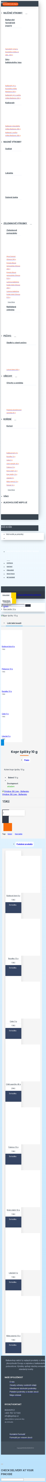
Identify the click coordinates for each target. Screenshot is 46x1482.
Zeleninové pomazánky (12, 231)
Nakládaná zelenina (11, 308)
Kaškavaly (9, 103)
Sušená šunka (11, 197)
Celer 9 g (5, 714)
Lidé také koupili (14, 623)
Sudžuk (8, 149)
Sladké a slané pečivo (16, 342)
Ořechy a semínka (15, 383)
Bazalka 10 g (7, 691)
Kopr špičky (18, 834)
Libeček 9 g (6, 736)
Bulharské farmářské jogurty (10, 23)
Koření (10, 426)
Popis (26, 760)
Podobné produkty (25, 844)
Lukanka (9, 173)
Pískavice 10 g (7, 669)
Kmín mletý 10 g (13, 1210)
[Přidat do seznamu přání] (7, 827)
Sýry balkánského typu (13, 61)
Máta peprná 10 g (13, 1336)
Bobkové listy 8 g (8, 646)
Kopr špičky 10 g (9, 609)
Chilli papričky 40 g (13, 1084)
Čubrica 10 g (13, 1147)
